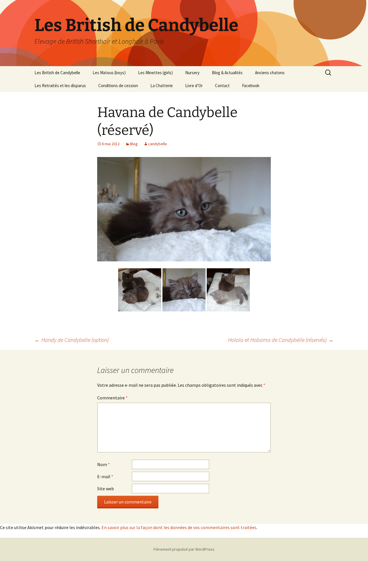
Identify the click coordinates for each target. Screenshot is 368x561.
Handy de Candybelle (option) (71, 339)
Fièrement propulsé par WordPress (184, 549)
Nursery (192, 72)
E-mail (105, 476)
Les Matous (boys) (109, 72)
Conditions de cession (118, 85)
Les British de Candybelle (57, 72)
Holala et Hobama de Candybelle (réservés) (281, 339)
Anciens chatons (270, 72)
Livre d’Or (194, 85)
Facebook (250, 85)
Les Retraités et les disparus (60, 85)
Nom (103, 464)
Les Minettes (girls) (155, 72)
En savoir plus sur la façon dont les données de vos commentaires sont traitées (178, 527)
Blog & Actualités (227, 72)
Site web (105, 488)
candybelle (157, 143)
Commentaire (112, 398)
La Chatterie (161, 85)
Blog (134, 143)
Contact (222, 85)
